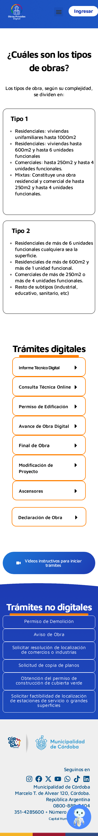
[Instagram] (29, 779)
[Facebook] (39, 779)
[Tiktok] (77, 779)
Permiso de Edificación (43, 406)
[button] (58, 11)
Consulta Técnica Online (45, 387)
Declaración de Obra (40, 517)
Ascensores (31, 491)
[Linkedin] (86, 779)
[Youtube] (58, 779)
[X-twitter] (48, 779)
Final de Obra (34, 445)
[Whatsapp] (67, 779)
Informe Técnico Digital (39, 367)
